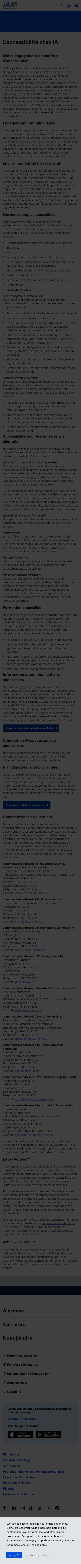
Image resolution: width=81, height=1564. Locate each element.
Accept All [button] (14, 1555)
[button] (38, 1555)
